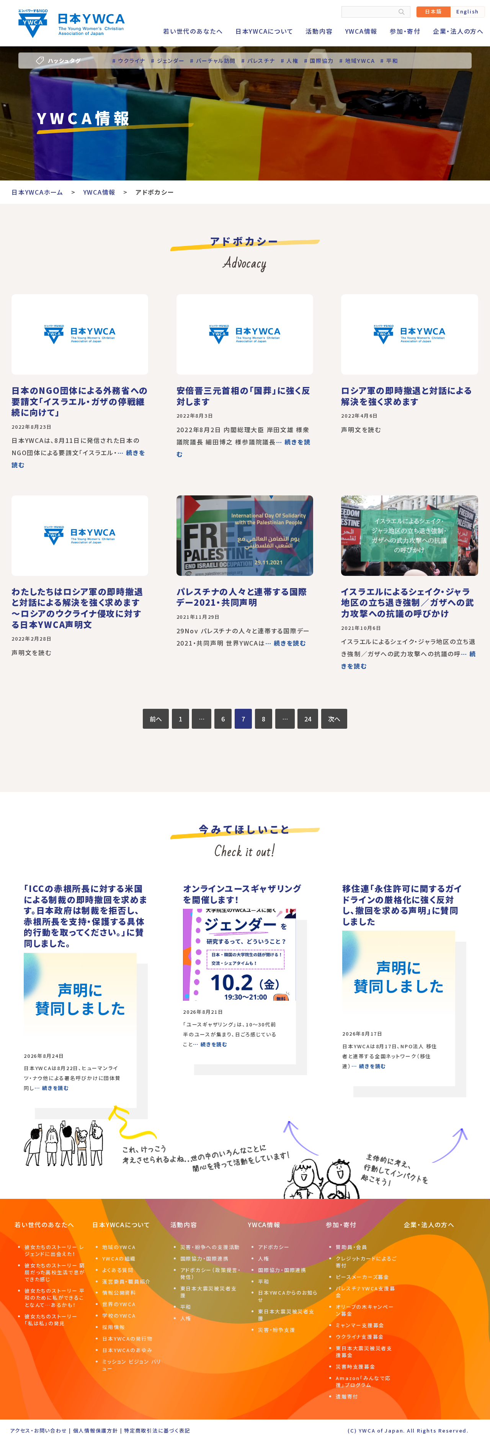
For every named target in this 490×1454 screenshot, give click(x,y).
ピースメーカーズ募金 (362, 1276)
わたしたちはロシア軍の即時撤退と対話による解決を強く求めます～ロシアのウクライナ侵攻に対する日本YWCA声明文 (77, 607)
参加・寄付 (405, 31)
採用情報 (113, 1327)
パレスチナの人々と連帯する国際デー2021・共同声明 (241, 596)
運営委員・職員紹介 (126, 1281)
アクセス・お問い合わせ (38, 1430)
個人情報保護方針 (95, 1430)
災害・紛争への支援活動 (210, 1247)
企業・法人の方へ (458, 31)
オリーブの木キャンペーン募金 (365, 1310)
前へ (156, 718)
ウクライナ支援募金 (360, 1336)
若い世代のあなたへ (193, 31)
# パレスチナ (258, 60)
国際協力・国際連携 (204, 1258)
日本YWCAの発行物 (127, 1338)
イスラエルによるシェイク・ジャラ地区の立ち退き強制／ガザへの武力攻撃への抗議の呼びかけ (407, 602)
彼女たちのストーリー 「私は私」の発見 (51, 1320)
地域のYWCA (119, 1247)
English (467, 11)
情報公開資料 (119, 1292)
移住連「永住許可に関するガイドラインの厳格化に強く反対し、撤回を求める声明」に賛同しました (402, 904)
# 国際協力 (319, 60)
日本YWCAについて (264, 31)
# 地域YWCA (357, 60)
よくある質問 (118, 1270)
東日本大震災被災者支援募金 (364, 1351)
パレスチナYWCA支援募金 (365, 1292)
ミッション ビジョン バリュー (131, 1365)
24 (307, 718)
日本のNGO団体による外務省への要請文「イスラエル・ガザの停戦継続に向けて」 (79, 401)
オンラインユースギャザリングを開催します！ (242, 893)
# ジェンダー (168, 60)
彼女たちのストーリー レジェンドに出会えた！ (54, 1250)
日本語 (433, 11)
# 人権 (290, 60)
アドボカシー (274, 1247)
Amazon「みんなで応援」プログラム (363, 1381)
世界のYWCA (119, 1304)
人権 (186, 1318)
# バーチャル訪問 (213, 60)
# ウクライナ (128, 60)
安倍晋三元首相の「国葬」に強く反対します (243, 395)
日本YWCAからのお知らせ (288, 1296)
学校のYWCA (119, 1315)
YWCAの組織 (119, 1258)
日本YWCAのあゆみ (127, 1350)
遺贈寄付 (347, 1396)
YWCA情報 (361, 31)
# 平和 (389, 60)
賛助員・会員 (352, 1247)
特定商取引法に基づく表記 (157, 1430)
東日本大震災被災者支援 (208, 1292)
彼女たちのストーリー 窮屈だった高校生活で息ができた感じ (54, 1272)
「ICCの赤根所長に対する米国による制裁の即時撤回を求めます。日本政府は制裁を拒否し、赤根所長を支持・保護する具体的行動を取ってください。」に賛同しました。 (86, 915)
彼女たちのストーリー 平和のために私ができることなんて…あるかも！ (54, 1297)
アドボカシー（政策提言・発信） (210, 1273)
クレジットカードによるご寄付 (366, 1262)
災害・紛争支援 (276, 1329)
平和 (186, 1306)
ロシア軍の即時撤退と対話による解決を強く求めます (406, 395)
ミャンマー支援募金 (360, 1325)
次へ (334, 718)
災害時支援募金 (355, 1366)
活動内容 (319, 31)
